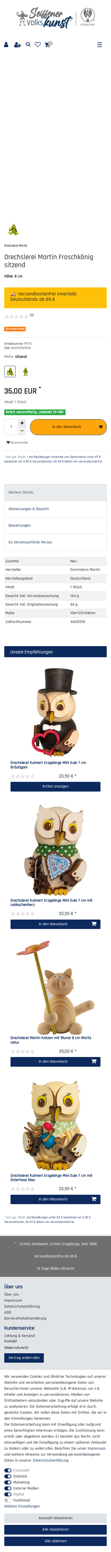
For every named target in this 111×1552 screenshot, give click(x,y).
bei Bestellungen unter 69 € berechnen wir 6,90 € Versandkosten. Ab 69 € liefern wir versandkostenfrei (47, 1220)
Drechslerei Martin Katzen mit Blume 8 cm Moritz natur (51, 1040)
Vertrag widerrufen (24, 1357)
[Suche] (28, 45)
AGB (7, 1312)
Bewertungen (19, 525)
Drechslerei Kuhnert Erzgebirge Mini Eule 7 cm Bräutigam (48, 765)
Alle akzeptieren (55, 1529)
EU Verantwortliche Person (30, 542)
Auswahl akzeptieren (56, 1518)
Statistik (20, 1476)
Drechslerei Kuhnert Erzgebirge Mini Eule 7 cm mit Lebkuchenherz (51, 902)
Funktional (21, 1500)
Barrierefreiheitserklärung (25, 1318)
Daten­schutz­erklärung (22, 1306)
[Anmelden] (6, 45)
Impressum (13, 1300)
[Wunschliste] (38, 45)
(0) (32, 315)
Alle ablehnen (56, 1541)
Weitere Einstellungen (22, 1506)
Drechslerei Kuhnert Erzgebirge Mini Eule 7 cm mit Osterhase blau (51, 1178)
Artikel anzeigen (55, 786)
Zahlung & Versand (19, 1335)
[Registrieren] (18, 45)
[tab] (55, 492)
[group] (55, 850)
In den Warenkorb (66, 426)
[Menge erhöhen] (22, 423)
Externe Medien (26, 1488)
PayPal (18, 1494)
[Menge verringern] (22, 431)
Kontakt (10, 1341)
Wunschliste (19, 443)
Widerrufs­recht (16, 1347)
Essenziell (21, 1470)
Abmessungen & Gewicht (29, 509)
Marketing (21, 1482)
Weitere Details (21, 492)
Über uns (11, 1294)
